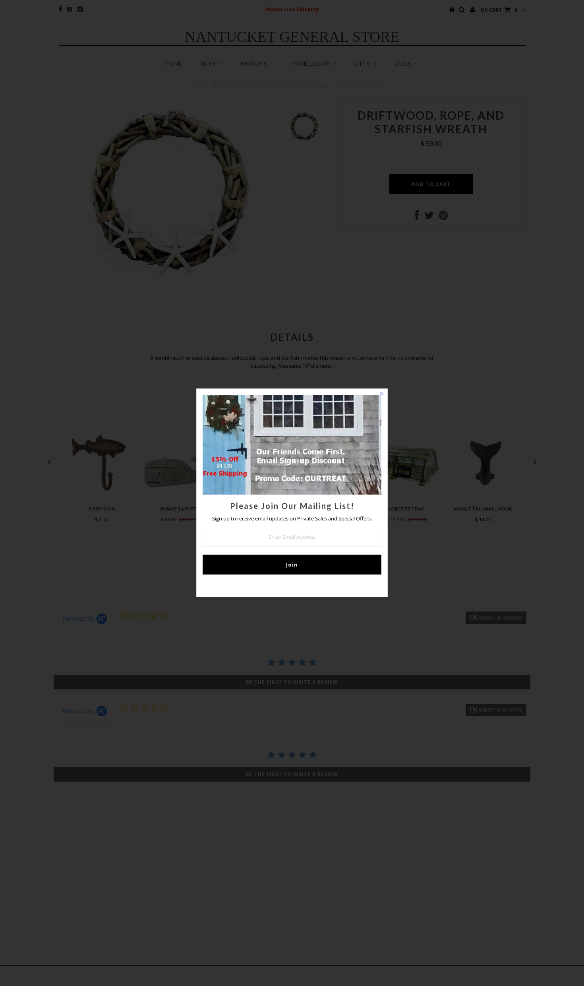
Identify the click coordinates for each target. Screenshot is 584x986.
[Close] (381, 395)
